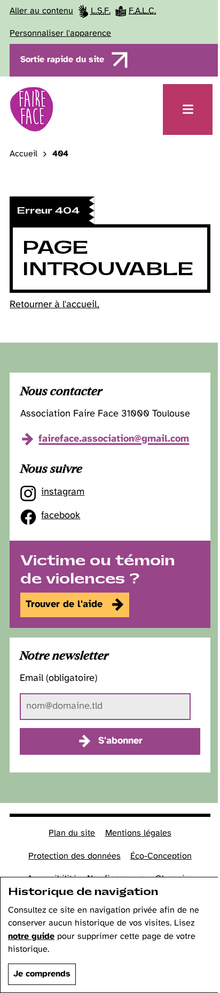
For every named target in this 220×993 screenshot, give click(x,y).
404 (60, 154)
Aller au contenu (41, 11)
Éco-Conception (161, 856)
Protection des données (74, 856)
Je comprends (41, 974)
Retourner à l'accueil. (54, 305)
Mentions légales (138, 833)
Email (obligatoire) (58, 678)
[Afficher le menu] (188, 109)
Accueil (23, 154)
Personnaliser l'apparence (60, 33)
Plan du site (72, 833)
